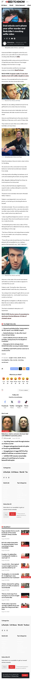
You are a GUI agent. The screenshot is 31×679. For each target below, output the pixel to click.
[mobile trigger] (3, 2)
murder (15, 360)
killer (18, 56)
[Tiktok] (26, 404)
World (6, 22)
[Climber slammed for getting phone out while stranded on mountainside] (25, 585)
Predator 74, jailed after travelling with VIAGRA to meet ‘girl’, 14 (9, 556)
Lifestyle (6, 472)
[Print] (14, 38)
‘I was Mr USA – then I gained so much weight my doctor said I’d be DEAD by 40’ (10, 566)
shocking (20, 360)
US (23, 587)
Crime (15, 357)
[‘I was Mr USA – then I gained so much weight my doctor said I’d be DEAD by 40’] (25, 565)
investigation (5, 360)
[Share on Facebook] (7, 38)
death (19, 357)
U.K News (5, 431)
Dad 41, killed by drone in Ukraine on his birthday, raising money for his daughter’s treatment (14, 339)
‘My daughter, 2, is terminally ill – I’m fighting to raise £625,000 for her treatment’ (11, 575)
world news (5, 362)
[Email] (12, 38)
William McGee (10, 42)
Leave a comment (24, 390)
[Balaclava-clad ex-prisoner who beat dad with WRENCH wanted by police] (15, 424)
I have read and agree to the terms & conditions (21, 515)
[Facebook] (5, 404)
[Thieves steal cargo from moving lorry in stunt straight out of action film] (25, 595)
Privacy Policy (6, 676)
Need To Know (15, 1)
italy (11, 360)
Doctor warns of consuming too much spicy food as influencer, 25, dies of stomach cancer (15, 316)
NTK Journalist (7, 438)
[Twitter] (12, 404)
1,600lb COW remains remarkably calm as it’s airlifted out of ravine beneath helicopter (14, 458)
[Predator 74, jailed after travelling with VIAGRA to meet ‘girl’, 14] (25, 555)
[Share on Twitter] (9, 38)
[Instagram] (19, 404)
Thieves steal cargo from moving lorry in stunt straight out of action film (10, 595)
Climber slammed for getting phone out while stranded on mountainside (10, 585)
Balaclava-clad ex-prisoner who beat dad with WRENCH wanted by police (15, 435)
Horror (24, 357)
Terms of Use (15, 676)
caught (11, 357)
